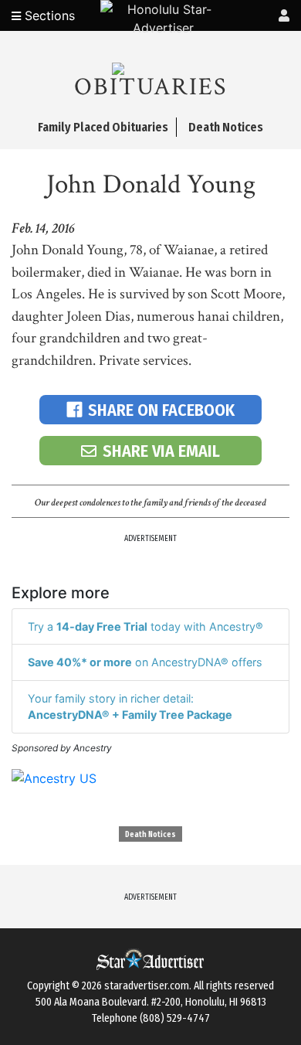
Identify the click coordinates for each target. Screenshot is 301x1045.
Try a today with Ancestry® (145, 626)
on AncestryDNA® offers (145, 662)
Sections (48, 15)
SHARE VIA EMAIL (161, 451)
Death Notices (150, 834)
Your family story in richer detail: (130, 707)
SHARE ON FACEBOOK (161, 410)
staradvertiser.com (146, 985)
